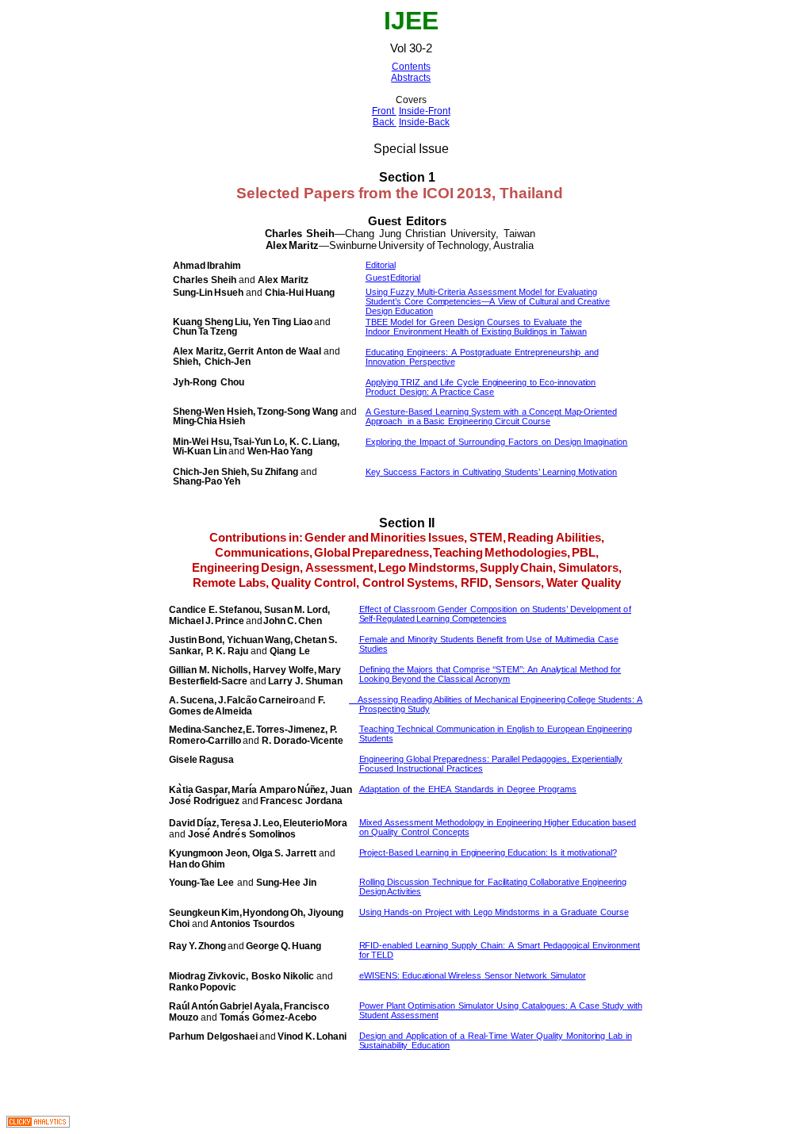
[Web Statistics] (38, 1123)
